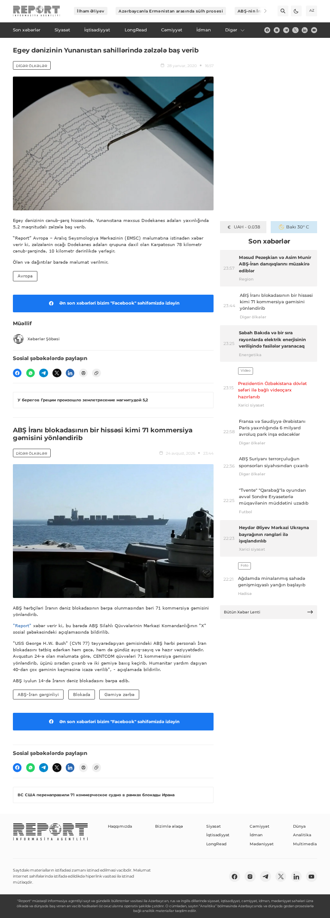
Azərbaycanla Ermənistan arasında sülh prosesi (171, 11)
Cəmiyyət (259, 826)
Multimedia (305, 843)
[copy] (96, 373)
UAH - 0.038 (247, 227)
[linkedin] (305, 30)
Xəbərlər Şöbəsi (44, 338)
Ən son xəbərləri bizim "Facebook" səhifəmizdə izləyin (119, 303)
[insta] (277, 30)
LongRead (216, 843)
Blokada (81, 694)
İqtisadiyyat (217, 834)
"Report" (22, 625)
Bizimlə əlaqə (169, 826)
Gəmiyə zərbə (119, 694)
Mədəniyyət (262, 843)
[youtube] (314, 30)
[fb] (267, 30)
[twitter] (295, 30)
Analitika (302, 834)
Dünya (299, 826)
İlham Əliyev (90, 11)
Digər (231, 30)
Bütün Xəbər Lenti (242, 612)
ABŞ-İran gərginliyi (38, 694)
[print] (83, 373)
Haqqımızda (120, 826)
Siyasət (213, 826)
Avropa (25, 275)
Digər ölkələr (31, 66)
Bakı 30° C (297, 227)
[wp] (30, 373)
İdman (256, 834)
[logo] (36, 11)
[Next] (261, 11)
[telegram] (286, 30)
